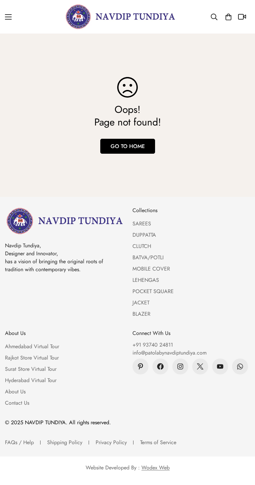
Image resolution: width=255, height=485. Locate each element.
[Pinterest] (140, 366)
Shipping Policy (64, 442)
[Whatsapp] (240, 366)
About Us (15, 391)
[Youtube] (220, 366)
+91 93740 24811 (152, 345)
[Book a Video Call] (243, 17)
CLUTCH (141, 246)
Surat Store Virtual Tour (30, 369)
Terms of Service (158, 442)
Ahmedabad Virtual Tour (32, 346)
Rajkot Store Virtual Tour (32, 358)
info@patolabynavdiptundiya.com (169, 353)
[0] (228, 17)
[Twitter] (200, 366)
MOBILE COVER (151, 269)
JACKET (140, 302)
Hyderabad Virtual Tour (30, 380)
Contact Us (17, 403)
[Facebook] (160, 366)
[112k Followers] (180, 366)
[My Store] (121, 17)
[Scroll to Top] (242, 448)
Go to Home (128, 146)
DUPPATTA (144, 235)
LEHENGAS (145, 280)
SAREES (141, 223)
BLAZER (141, 314)
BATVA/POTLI (148, 257)
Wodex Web (155, 467)
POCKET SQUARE (153, 291)
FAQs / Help (19, 442)
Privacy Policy (111, 442)
